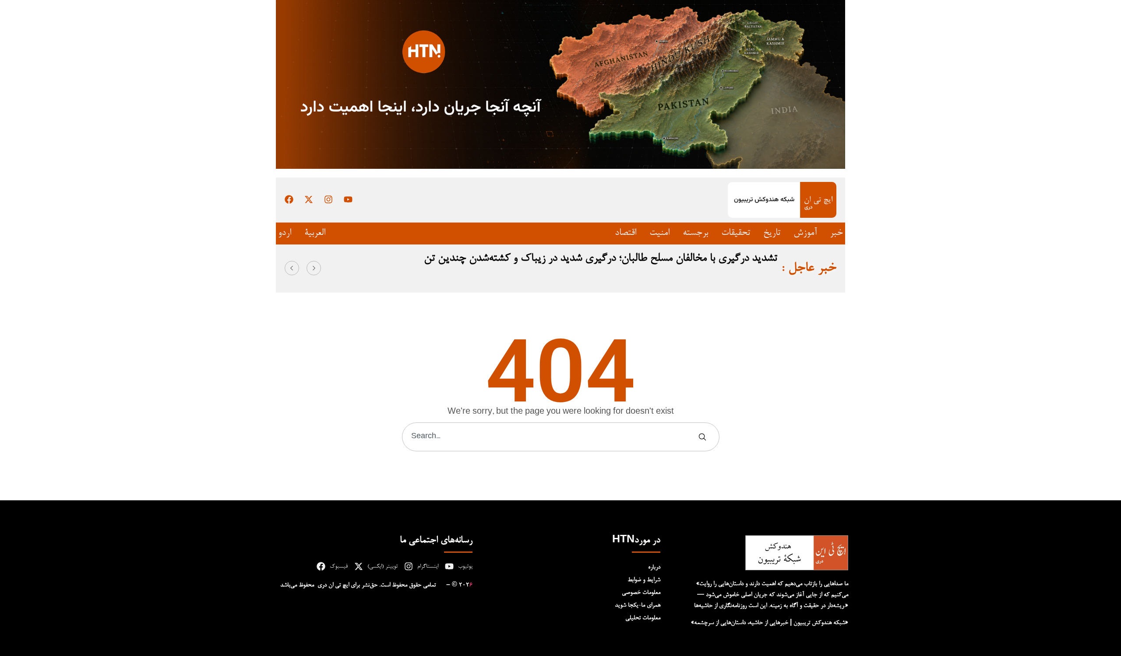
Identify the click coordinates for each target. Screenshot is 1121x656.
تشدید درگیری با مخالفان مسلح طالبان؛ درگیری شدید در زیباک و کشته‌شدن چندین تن (600, 258)
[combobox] (550, 437)
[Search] (704, 437)
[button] (292, 268)
